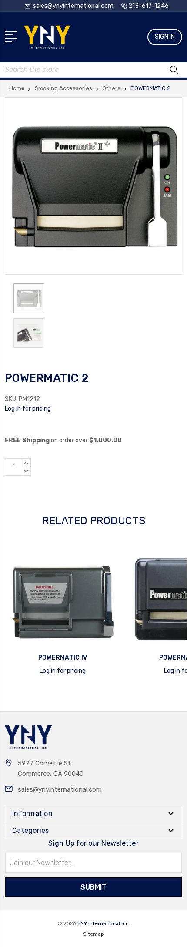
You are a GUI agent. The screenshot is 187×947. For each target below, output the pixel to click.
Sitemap (93, 934)
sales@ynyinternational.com (60, 789)
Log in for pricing (28, 408)
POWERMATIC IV (62, 657)
